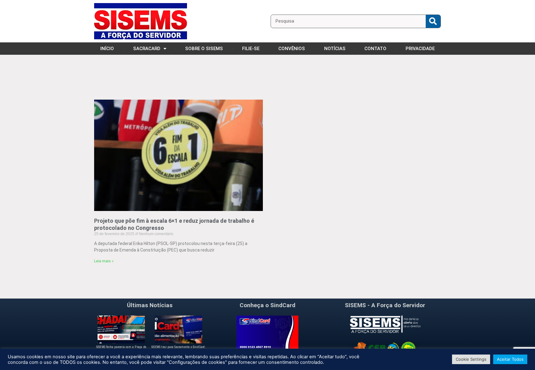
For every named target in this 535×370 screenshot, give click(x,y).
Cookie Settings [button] (471, 359)
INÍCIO (107, 48)
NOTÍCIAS (335, 48)
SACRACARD (146, 48)
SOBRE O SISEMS (204, 48)
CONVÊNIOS (291, 48)
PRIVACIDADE (420, 48)
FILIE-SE (250, 48)
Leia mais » (104, 261)
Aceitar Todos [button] (510, 359)
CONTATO (375, 48)
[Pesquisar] (433, 21)
